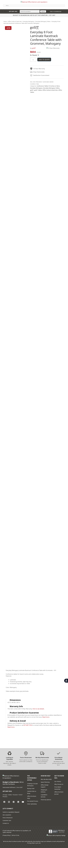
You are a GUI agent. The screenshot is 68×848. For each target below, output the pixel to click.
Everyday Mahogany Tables (42, 21)
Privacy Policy (6, 835)
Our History (57, 781)
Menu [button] (7, 5)
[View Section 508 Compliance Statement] (56, 836)
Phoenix (5, 796)
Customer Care (7, 820)
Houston (15, 794)
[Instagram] (9, 802)
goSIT (34, 48)
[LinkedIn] (18, 802)
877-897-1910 (28, 725)
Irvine (20, 794)
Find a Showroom (8, 817)
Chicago (5, 794)
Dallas (10, 794)
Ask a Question (7, 815)
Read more (45, 717)
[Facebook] (4, 802)
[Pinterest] (13, 802)
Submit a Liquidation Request (11, 812)
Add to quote (44, 59)
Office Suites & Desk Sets (15, 21)
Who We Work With (46, 779)
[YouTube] (23, 802)
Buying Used (30, 788)
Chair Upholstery (32, 804)
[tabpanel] (34, 682)
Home (5, 21)
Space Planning (45, 782)
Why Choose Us (58, 784)
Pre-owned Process (32, 801)
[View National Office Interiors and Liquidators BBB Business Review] (57, 831)
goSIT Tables (38, 90)
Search (43, 11)
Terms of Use (15, 835)
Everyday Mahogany (28, 21)
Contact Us (6, 823)
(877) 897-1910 (12, 11)
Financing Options (46, 799)
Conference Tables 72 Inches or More (48, 86)
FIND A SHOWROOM (55, 11)
